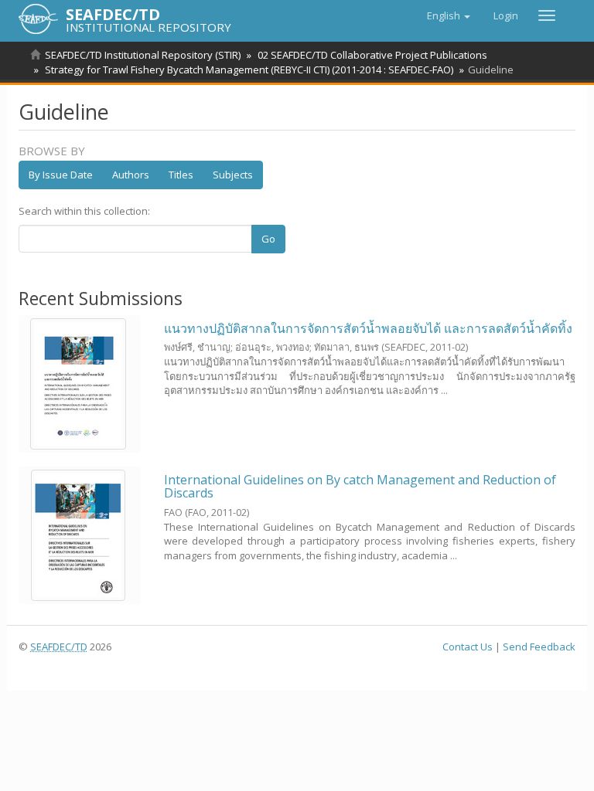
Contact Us (467, 647)
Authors (130, 175)
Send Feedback (539, 647)
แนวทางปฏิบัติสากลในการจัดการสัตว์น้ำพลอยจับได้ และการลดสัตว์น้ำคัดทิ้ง (368, 328)
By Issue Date (61, 175)
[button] (448, 15)
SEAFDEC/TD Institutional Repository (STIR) (143, 55)
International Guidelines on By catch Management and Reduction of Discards (360, 486)
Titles (181, 175)
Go (268, 239)
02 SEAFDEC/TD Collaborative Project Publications (372, 55)
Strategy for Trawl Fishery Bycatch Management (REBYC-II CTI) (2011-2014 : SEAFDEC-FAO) (249, 69)
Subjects (233, 175)
